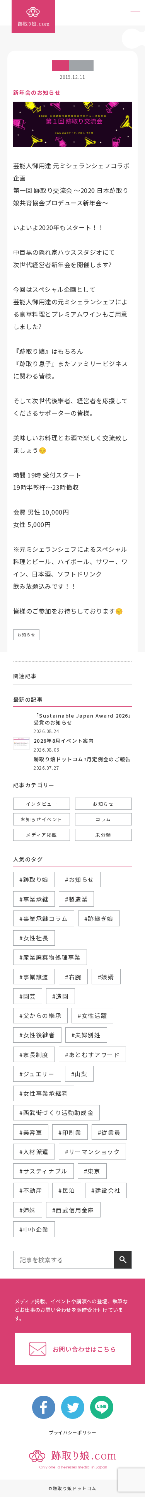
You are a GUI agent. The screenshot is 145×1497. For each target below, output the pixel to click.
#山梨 (79, 1074)
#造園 (60, 996)
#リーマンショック (92, 1151)
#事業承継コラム (43, 918)
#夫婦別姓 (86, 1035)
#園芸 (27, 996)
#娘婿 (106, 977)
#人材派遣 (34, 1151)
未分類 (103, 834)
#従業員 (109, 1132)
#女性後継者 (37, 1035)
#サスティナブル (43, 1171)
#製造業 (76, 899)
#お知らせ (79, 879)
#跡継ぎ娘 (99, 918)
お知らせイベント (41, 819)
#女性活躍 (92, 1015)
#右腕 (73, 977)
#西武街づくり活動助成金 (56, 1112)
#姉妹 (27, 1210)
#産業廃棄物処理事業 (50, 957)
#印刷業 (69, 1132)
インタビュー (42, 803)
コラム (103, 819)
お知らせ (26, 635)
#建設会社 (106, 1190)
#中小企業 (34, 1229)
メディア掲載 (41, 834)
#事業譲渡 (34, 977)
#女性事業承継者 (43, 1093)
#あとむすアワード (92, 1054)
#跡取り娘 (34, 879)
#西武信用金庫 (73, 1210)
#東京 (92, 1171)
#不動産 (30, 1190)
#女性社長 (34, 938)
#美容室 (30, 1132)
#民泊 (66, 1190)
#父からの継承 (40, 1015)
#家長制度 (34, 1054)
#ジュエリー (37, 1074)
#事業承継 (34, 899)
